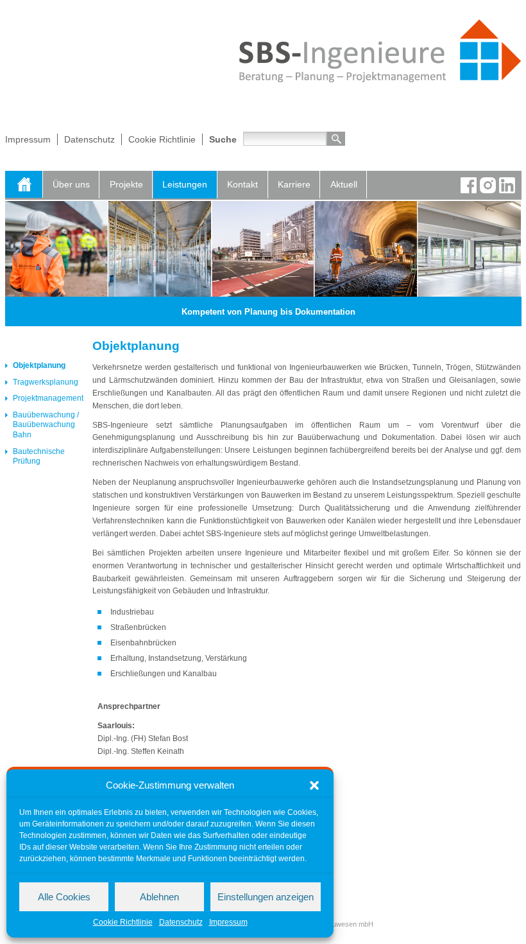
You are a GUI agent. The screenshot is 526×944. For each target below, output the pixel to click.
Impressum (228, 922)
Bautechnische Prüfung (39, 456)
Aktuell (343, 184)
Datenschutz (181, 922)
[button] (314, 785)
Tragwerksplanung (45, 382)
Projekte (126, 184)
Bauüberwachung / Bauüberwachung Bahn (46, 424)
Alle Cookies (64, 896)
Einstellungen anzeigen (265, 896)
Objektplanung (39, 365)
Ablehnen (159, 896)
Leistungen (184, 184)
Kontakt (242, 184)
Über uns (71, 184)
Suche (223, 139)
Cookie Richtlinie (123, 922)
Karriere (294, 184)
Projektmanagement (48, 398)
